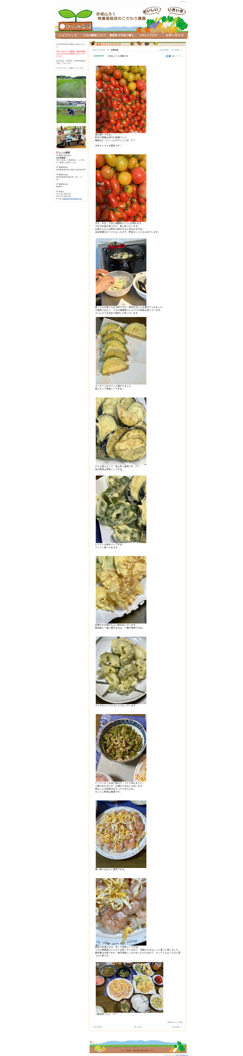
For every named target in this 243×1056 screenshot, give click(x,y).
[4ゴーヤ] (121, 703)
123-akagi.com (183, 1055)
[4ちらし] (121, 867)
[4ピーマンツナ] (121, 781)
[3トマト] (121, 132)
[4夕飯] (129, 1012)
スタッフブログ (98, 50)
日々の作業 (178, 1022)
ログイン (183, 2)
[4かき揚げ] (121, 623)
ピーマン (179, 56)
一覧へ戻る (137, 1027)
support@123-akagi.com (72, 199)
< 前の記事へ (164, 50)
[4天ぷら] (121, 305)
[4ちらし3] (121, 945)
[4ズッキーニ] (121, 384)
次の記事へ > (177, 50)
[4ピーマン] (121, 542)
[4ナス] (121, 464)
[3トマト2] (121, 221)
